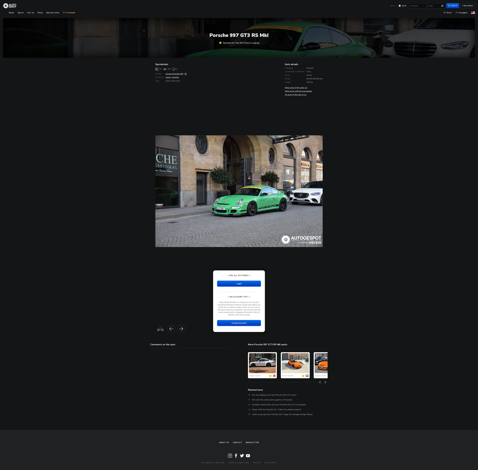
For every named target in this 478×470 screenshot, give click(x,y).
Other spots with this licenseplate (298, 91)
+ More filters (467, 5)
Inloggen (463, 12)
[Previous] (320, 382)
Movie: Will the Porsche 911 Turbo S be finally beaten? (276, 409)
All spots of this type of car (295, 94)
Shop (40, 12)
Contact (237, 442)
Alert (449, 12)
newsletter (252, 442)
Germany (175, 77)
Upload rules (52, 12)
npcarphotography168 (174, 74)
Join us (30, 12)
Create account (239, 323)
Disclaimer (271, 463)
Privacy (257, 463)
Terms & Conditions (238, 463)
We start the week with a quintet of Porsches (272, 399)
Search (454, 5)
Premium (70, 12)
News (393, 6)
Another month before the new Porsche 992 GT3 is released (279, 404)
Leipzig (168, 77)
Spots (404, 6)
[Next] (325, 382)
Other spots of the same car (296, 87)
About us (224, 442)
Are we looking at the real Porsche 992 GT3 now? (274, 395)
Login (239, 283)
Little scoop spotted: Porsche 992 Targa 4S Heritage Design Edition (282, 414)
